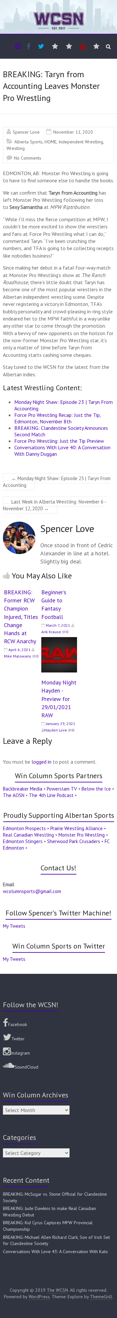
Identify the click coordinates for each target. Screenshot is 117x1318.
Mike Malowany (17, 656)
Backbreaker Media (22, 789)
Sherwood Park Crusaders (73, 841)
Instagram (20, 1053)
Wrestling (15, 148)
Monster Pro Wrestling (81, 835)
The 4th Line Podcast (51, 795)
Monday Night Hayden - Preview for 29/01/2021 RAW (58, 699)
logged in (41, 761)
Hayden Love (55, 730)
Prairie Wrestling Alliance (76, 828)
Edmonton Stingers (23, 841)
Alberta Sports (28, 142)
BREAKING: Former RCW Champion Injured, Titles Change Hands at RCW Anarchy (21, 616)
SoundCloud (26, 1067)
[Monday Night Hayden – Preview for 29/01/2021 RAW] (59, 640)
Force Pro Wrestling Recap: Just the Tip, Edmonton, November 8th (57, 418)
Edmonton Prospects (24, 828)
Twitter (18, 1039)
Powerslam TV (62, 789)
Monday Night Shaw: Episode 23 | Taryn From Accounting (56, 481)
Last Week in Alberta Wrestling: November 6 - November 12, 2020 (54, 505)
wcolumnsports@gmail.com (32, 891)
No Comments (27, 158)
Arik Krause (51, 631)
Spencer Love (26, 132)
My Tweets (14, 926)
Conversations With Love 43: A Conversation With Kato (55, 1251)
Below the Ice (96, 789)
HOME (51, 142)
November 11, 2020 (73, 132)
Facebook (17, 1024)
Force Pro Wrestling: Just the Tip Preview (59, 441)
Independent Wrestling (80, 142)
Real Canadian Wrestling (28, 835)
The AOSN (13, 795)
